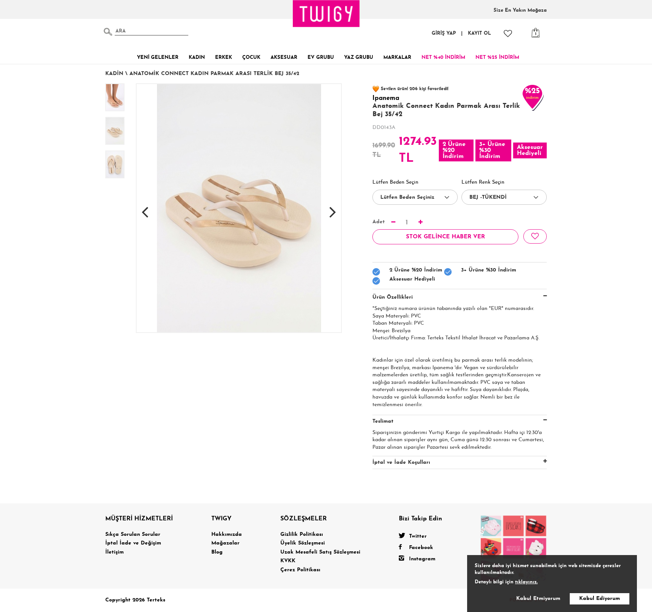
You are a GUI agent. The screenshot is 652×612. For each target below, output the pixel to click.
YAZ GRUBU (358, 57)
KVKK (287, 561)
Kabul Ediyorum (599, 598)
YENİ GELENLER (157, 57)
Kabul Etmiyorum (538, 598)
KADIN (197, 57)
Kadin (114, 74)
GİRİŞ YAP (444, 33)
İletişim (114, 552)
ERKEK (223, 57)
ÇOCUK (251, 57)
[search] (107, 32)
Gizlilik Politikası (301, 534)
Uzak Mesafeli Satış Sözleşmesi (320, 552)
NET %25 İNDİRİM (497, 57)
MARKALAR (397, 57)
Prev (144, 208)
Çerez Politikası (300, 570)
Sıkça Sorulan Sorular (132, 534)
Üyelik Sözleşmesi (302, 543)
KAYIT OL (479, 33)
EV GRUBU (321, 57)
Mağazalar (225, 543)
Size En (520, 10)
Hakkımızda (226, 534)
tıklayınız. (526, 582)
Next (332, 208)
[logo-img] (326, 13)
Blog (217, 552)
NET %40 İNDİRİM (443, 57)
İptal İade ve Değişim (133, 543)
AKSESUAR (284, 57)
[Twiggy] (514, 548)
